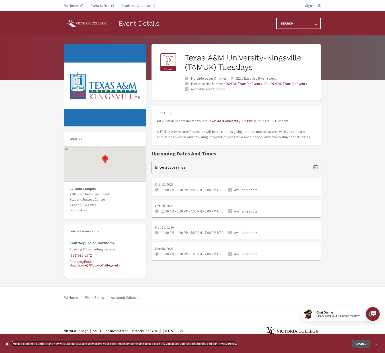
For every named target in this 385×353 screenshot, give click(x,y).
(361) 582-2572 (81, 255)
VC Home (71, 297)
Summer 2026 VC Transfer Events (237, 83)
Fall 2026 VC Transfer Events (285, 83)
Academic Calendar (125, 297)
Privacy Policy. (227, 344)
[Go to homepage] (86, 23)
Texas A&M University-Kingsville (232, 121)
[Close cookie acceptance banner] (376, 343)
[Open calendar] (315, 167)
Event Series (94, 297)
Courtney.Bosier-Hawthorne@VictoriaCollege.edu (95, 263)
